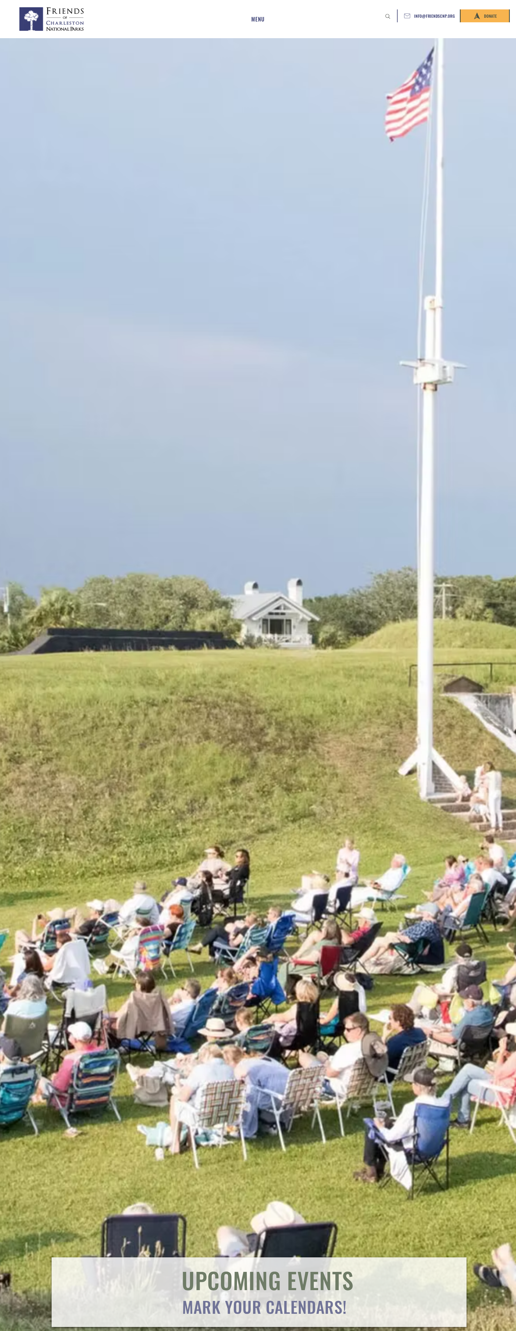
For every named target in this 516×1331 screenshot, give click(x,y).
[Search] (388, 17)
